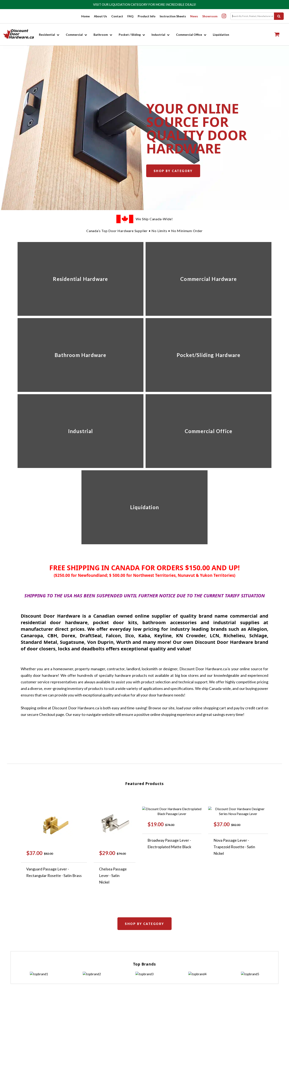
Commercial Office (189, 34)
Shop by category (173, 171)
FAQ (130, 16)
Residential (47, 34)
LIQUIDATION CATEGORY (128, 4)
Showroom (209, 16)
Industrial (158, 34)
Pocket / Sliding (130, 34)
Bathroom (101, 34)
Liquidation (221, 34)
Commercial (74, 34)
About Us (100, 16)
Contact (117, 16)
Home (85, 16)
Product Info (147, 16)
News (194, 16)
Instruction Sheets (173, 16)
